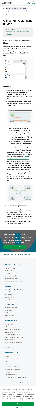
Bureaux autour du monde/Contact (16, 377)
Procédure (8, 34)
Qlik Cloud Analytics (11, 307)
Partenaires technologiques (13, 342)
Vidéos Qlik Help (10, 268)
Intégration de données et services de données (19, 11)
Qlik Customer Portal (11, 278)
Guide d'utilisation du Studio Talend (16, 8)
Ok (18, 403)
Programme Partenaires (12, 369)
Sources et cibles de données (14, 345)
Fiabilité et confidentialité (12, 329)
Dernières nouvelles (11, 374)
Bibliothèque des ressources (14, 281)
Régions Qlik (9, 347)
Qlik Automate (9, 315)
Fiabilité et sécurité (11, 327)
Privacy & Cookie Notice (15, 400)
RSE (6, 361)
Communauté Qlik (18, 383)
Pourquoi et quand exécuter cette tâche (17, 32)
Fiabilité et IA (9, 332)
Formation (8, 273)
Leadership (8, 359)
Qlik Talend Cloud (10, 297)
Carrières (7, 372)
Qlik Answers (9, 310)
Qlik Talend (8, 294)
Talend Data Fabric (11, 300)
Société (7, 356)
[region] (18, 398)
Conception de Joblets (12, 15)
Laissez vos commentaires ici (15, 247)
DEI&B (6, 364)
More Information (18, 408)
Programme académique (12, 367)
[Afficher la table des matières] (3, 8)
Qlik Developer (9, 271)
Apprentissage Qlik (11, 276)
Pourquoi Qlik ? (9, 324)
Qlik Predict (8, 313)
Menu (33, 3)
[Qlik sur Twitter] (27, 382)
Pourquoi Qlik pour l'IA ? (12, 334)
